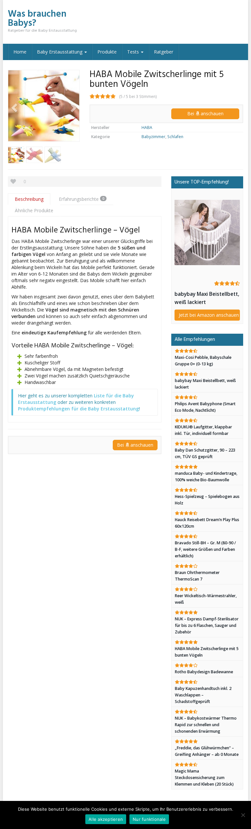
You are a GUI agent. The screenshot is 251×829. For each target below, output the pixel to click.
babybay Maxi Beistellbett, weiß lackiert (207, 298)
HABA (147, 127)
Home (19, 52)
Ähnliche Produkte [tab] (34, 210)
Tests (133, 52)
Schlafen (175, 136)
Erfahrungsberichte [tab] (81, 199)
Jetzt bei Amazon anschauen (209, 315)
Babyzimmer (153, 136)
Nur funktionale (149, 819)
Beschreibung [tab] (29, 199)
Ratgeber (163, 52)
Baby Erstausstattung (60, 52)
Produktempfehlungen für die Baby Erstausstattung (78, 409)
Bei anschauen (205, 113)
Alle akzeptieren (106, 819)
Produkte (107, 52)
